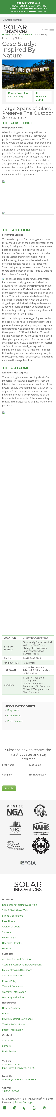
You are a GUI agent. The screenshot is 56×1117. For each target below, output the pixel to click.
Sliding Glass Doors (12, 916)
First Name (8, 764)
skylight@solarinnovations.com (19, 1079)
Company (7, 774)
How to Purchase (11, 1008)
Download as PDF (41, 98)
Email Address (37, 774)
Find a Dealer (9, 1051)
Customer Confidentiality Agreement (21, 964)
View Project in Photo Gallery (18, 94)
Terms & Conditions (13, 986)
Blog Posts (13, 710)
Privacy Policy (9, 981)
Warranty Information (14, 992)
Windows (7, 948)
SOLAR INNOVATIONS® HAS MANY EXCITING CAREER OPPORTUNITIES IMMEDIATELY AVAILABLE (28, 7)
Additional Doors (11, 926)
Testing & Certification (14, 1024)
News (14, 34)
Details (6, 1013)
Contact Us (8, 1040)
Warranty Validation (13, 997)
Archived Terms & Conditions (17, 959)
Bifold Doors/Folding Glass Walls (19, 905)
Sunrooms (7, 932)
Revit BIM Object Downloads (17, 1019)
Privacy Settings (23, 1102)
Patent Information (12, 1030)
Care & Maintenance (13, 975)
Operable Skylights (12, 943)
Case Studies (26, 34)
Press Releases (15, 721)
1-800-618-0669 (10, 1091)
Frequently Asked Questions (17, 970)
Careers (6, 1046)
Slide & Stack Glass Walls (15, 910)
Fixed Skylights (10, 937)
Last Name (35, 764)
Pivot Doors (8, 921)
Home (5, 34)
